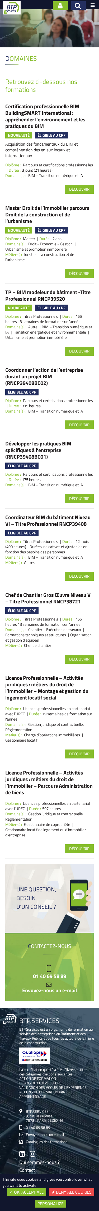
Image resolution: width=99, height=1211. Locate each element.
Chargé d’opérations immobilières (52, 735)
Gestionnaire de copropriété (47, 824)
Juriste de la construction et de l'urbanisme (39, 257)
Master (29, 239)
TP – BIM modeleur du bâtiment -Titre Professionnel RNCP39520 (48, 295)
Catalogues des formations (47, 1141)
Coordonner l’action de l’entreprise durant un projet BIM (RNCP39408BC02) (44, 376)
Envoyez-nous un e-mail (49, 990)
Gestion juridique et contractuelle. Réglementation (44, 727)
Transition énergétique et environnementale (49, 332)
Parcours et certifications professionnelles (58, 165)
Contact (27, 1171)
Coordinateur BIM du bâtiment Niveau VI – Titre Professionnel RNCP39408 (48, 520)
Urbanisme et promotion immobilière (36, 249)
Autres (29, 562)
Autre (32, 327)
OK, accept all (28, 1192)
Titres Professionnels (40, 316)
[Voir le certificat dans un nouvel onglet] (34, 1062)
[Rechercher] (78, 5)
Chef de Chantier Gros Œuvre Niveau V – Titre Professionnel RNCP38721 (48, 598)
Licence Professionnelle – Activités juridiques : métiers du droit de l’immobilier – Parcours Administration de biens (49, 782)
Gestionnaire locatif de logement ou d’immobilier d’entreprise (45, 832)
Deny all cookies (73, 1192)
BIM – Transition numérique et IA (55, 175)
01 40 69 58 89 (49, 976)
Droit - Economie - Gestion (50, 244)
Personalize (50, 1203)
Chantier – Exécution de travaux (54, 630)
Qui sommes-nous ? (39, 1163)
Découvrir (79, 189)
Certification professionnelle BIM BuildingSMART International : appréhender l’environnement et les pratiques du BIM (45, 116)
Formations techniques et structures (35, 635)
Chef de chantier (37, 645)
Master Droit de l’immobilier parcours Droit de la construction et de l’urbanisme (47, 214)
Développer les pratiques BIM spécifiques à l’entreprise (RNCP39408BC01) (38, 450)
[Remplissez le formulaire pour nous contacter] (60, 5)
